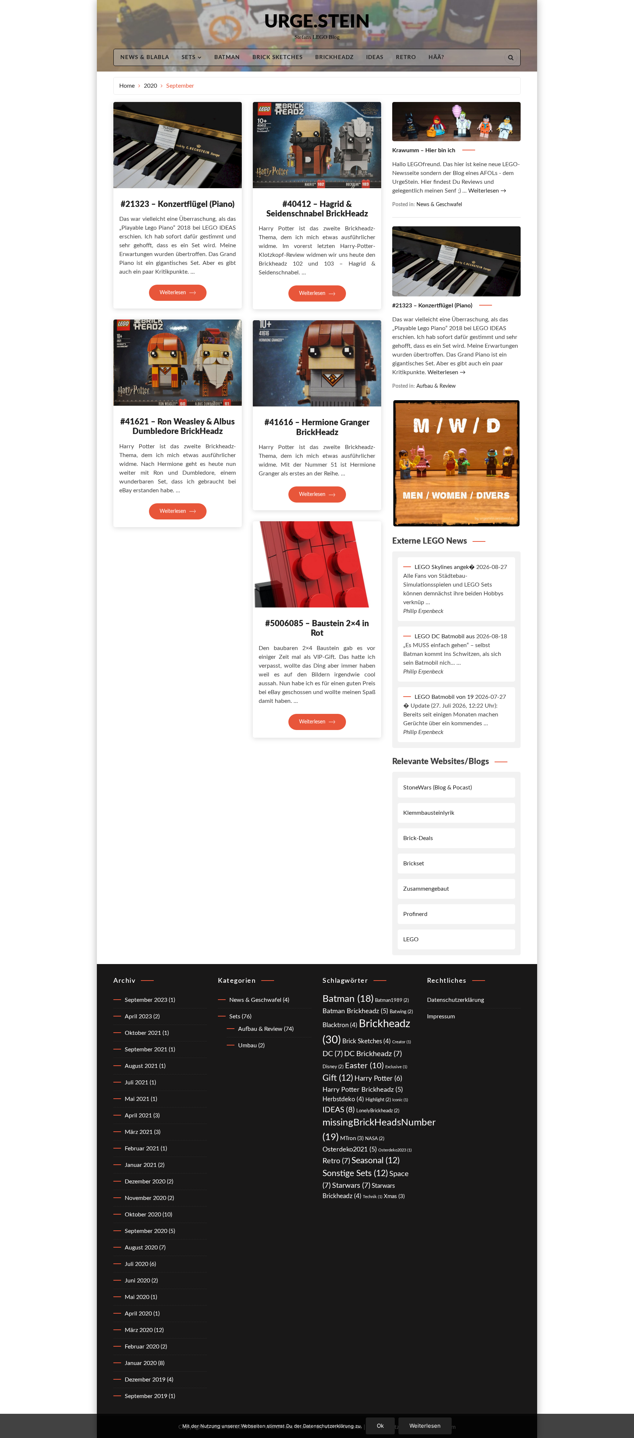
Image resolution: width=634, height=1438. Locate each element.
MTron (352, 1138)
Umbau (247, 1045)
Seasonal (375, 1160)
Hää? (436, 57)
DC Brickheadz (373, 1054)
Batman (227, 57)
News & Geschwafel (439, 204)
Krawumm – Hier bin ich (424, 150)
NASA (374, 1138)
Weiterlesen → (487, 191)
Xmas (394, 1196)
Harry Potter (378, 1078)
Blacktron (340, 1025)
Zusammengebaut (426, 889)
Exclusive (396, 1067)
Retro (406, 57)
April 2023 (138, 1016)
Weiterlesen (173, 292)
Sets (189, 57)
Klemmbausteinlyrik (428, 813)
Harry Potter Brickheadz (363, 1089)
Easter (364, 1066)
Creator (401, 1042)
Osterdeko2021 (350, 1149)
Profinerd (415, 914)
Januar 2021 (141, 1165)
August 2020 (141, 1248)
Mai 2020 (137, 1297)
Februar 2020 (142, 1347)
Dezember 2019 (145, 1380)
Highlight (378, 1099)
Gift (338, 1078)
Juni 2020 (137, 1281)
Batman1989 (392, 1000)
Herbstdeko (343, 1099)
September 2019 (146, 1396)
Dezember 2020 (145, 1182)
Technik (372, 1197)
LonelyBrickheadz (377, 1110)
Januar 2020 (141, 1363)
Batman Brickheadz (355, 1011)
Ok (380, 1425)
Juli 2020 (136, 1264)
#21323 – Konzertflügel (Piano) (177, 204)
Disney (333, 1066)
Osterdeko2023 (395, 1150)
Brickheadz (334, 57)
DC (333, 1054)
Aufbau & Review (436, 386)
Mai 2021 (137, 1099)
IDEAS (374, 57)
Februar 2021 (142, 1149)
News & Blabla (144, 57)
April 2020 (138, 1314)
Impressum (441, 1016)
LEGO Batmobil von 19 (444, 697)
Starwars (351, 1185)
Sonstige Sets (355, 1173)
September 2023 (146, 1000)
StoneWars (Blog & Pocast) (437, 788)
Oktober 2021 (143, 1033)
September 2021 (146, 1049)
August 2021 (141, 1066)
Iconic (400, 1100)
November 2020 (145, 1198)
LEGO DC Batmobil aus (445, 636)
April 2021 (138, 1115)
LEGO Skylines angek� (445, 567)
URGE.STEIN (317, 22)
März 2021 (139, 1132)
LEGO (411, 939)
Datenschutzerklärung (455, 1000)
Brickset (413, 863)
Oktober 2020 (143, 1215)
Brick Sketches (277, 57)
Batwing (401, 1011)
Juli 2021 (136, 1082)
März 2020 (139, 1330)
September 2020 (146, 1231)
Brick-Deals (418, 838)
